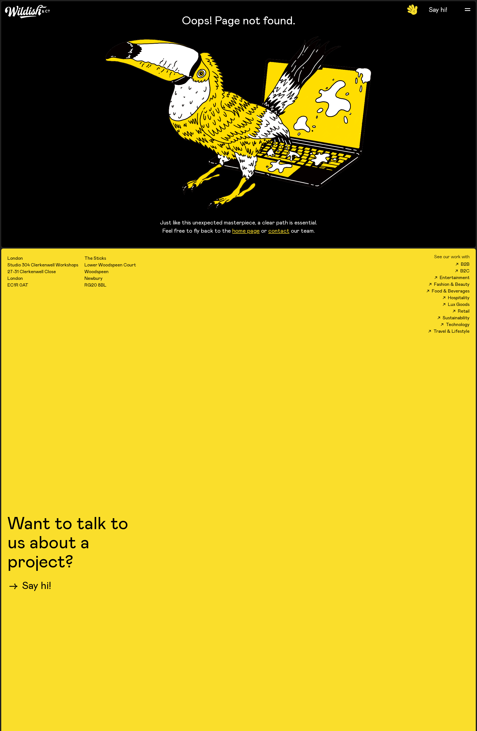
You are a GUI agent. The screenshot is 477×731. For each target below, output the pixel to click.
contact (278, 230)
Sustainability (453, 318)
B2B (463, 264)
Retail (461, 311)
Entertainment (452, 277)
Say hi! (30, 585)
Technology (455, 324)
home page (246, 230)
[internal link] (438, 9)
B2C (462, 271)
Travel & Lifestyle (449, 331)
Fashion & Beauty (449, 284)
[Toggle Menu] (467, 9)
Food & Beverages (448, 291)
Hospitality (456, 297)
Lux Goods (456, 304)
